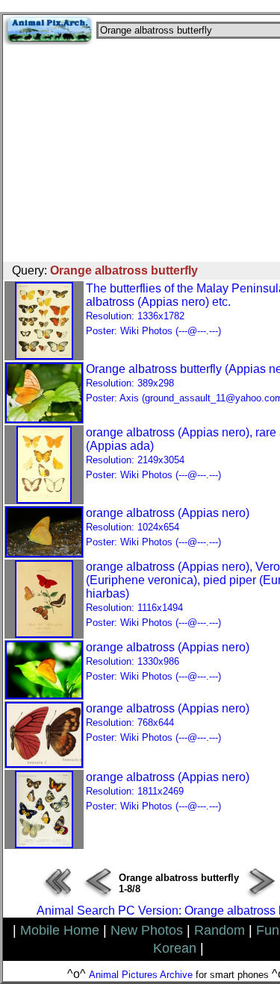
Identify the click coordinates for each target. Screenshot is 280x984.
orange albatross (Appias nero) (167, 527)
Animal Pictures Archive (141, 974)
